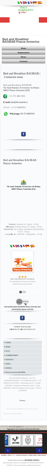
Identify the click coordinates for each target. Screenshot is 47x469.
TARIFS (8, 343)
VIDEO (8, 364)
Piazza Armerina (22, 455)
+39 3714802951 (22, 113)
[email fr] (29, 2)
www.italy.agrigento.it (16, 426)
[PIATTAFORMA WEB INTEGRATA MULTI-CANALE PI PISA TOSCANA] (24, 440)
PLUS (8, 351)
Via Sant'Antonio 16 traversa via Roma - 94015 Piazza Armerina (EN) (21, 89)
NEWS (8, 347)
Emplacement (23, 53)
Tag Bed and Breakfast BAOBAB (12, 413)
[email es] (39, 2)
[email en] (24, 2)
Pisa (9, 455)
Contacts (23, 61)
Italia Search (42, 455)
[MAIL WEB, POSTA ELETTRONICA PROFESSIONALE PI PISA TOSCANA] (37, 440)
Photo (23, 57)
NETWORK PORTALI (32, 460)
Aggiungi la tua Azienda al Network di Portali (23, 429)
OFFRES (9, 368)
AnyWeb (4, 455)
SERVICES (9, 359)
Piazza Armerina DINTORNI (15, 372)
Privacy (22, 400)
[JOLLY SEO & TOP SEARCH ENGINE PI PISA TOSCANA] (12, 440)
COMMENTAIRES (12, 355)
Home (23, 48)
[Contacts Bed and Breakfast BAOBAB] (22, 292)
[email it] (19, 2)
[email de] (34, 2)
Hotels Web (33, 455)
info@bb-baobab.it (15, 102)
